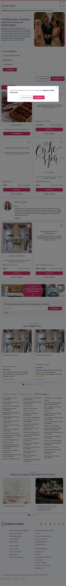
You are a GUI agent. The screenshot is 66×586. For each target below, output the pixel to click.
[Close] (56, 88)
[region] (33, 94)
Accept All (39, 97)
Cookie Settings (26, 97)
